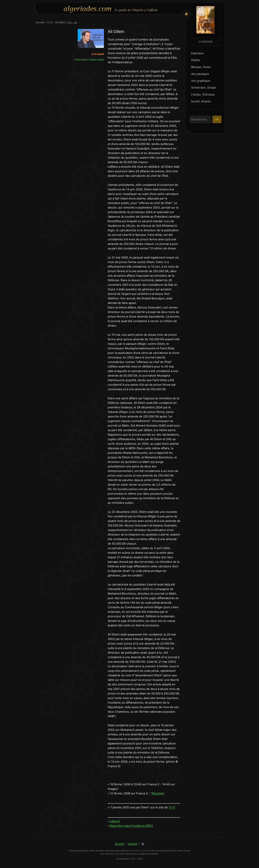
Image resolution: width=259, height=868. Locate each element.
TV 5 (172, 807)
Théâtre (195, 60)
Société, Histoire (201, 101)
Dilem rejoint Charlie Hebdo (89, 59)
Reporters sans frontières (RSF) (131, 826)
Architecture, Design (203, 87)
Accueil (40, 22)
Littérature (197, 53)
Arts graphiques (200, 81)
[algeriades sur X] (142, 843)
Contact (132, 843)
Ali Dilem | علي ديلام (66, 22)
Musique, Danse (201, 67)
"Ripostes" (158, 793)
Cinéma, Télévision (203, 94)
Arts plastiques (200, 74)
